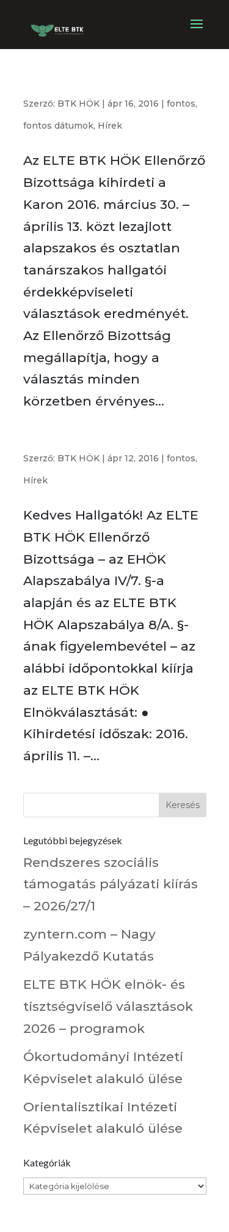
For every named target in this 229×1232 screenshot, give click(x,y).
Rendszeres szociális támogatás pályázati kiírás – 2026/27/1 (110, 884)
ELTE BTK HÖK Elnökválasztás (89, 442)
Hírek (110, 125)
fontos (181, 103)
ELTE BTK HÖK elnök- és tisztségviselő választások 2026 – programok (108, 1006)
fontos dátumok (58, 125)
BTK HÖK (78, 103)
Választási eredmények (71, 88)
